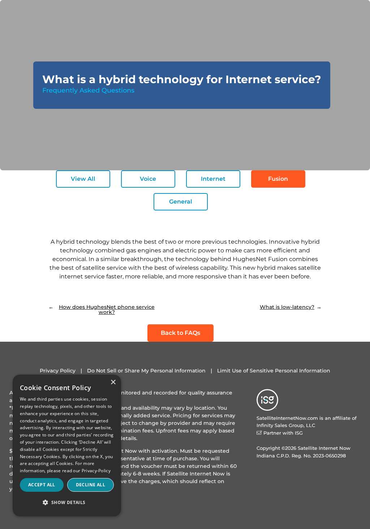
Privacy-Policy (96, 471)
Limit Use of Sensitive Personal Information (273, 370)
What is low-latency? (287, 307)
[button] (67, 502)
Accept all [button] (41, 485)
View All (83, 178)
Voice (148, 178)
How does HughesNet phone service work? (107, 309)
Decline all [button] (90, 485)
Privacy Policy (58, 370)
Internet (213, 178)
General (180, 201)
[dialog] (67, 445)
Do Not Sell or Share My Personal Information (146, 370)
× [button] (113, 382)
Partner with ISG (283, 433)
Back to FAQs (180, 332)
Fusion (278, 178)
